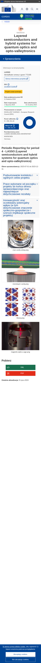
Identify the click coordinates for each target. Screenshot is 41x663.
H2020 (7, 22)
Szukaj (32, 9)
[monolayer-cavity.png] (20, 268)
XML (22, 367)
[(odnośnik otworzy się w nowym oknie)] (9, 8)
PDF (22, 373)
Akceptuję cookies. (20, 654)
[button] (27, 9)
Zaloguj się (22, 9)
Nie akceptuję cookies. (20, 659)
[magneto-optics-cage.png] (20, 336)
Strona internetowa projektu (15, 79)
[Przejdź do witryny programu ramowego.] (20, 30)
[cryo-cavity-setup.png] (20, 234)
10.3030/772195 (9, 86)
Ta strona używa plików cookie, (14, 647)
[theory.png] (20, 302)
